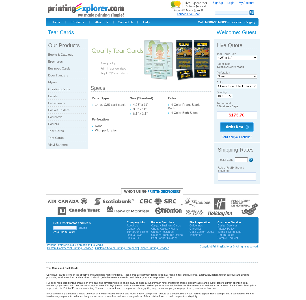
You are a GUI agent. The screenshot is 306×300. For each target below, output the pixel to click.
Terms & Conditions (229, 231)
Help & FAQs (134, 235)
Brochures (55, 61)
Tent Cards (56, 137)
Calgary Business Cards (166, 225)
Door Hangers (58, 75)
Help (146, 22)
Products (77, 22)
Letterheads (56, 103)
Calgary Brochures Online (167, 235)
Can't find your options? (237, 137)
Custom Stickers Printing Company (116, 248)
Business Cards (59, 68)
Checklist (195, 228)
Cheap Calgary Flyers (164, 228)
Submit (82, 227)
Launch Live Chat (188, 14)
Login (230, 2)
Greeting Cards (59, 89)
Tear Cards (56, 131)
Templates (196, 235)
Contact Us (126, 22)
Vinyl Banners (58, 144)
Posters (53, 124)
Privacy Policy (226, 228)
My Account (246, 2)
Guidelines (196, 225)
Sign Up (218, 2)
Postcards (55, 117)
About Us (101, 22)
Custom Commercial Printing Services (70, 248)
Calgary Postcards (162, 231)
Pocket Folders (58, 110)
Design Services (227, 225)
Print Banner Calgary (164, 238)
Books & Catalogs (60, 54)
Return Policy (226, 235)
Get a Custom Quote (202, 231)
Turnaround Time (137, 231)
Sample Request (228, 238)
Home (56, 22)
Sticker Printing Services (154, 248)
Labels (53, 96)
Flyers (52, 82)
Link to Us (133, 238)
